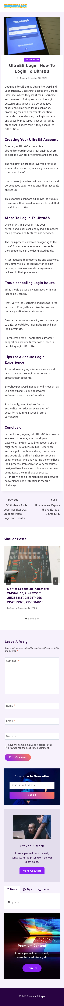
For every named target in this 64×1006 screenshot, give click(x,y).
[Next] (55, 581)
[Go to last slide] (8, 581)
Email (10, 721)
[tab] (26, 618)
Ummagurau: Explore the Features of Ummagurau (47, 507)
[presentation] (32, 564)
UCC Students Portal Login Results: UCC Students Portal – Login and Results (16, 509)
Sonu (22, 78)
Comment (13, 661)
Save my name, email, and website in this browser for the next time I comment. (30, 747)
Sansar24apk (32, 60)
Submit (32, 795)
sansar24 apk (37, 996)
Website (11, 736)
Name (10, 706)
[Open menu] (56, 6)
